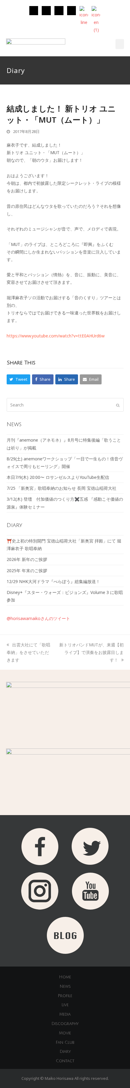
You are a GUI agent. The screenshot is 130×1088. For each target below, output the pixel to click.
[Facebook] (58, 10)
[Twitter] (46, 10)
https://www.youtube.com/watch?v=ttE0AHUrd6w (56, 336)
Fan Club (65, 1042)
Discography (65, 1024)
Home (65, 977)
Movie (65, 1033)
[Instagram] (33, 10)
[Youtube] (71, 10)
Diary (65, 1052)
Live (65, 1005)
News (65, 986)
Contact (65, 1061)
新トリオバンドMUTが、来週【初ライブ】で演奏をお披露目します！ (91, 652)
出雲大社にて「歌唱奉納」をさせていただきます (28, 652)
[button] (119, 44)
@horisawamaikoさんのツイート (38, 618)
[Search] (65, 405)
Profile (65, 996)
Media (65, 1014)
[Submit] (117, 405)
